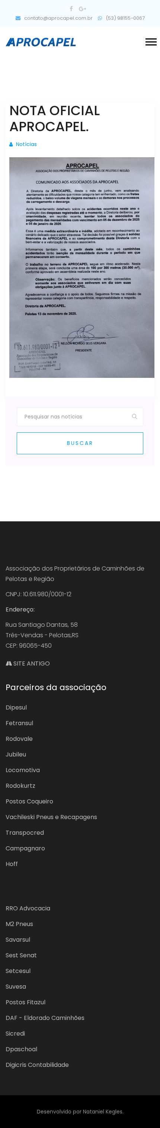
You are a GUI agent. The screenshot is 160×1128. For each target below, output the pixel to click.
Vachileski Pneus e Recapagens (51, 817)
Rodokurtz (20, 785)
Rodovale (19, 738)
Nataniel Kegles (102, 1111)
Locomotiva (23, 770)
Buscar (80, 443)
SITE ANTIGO (31, 663)
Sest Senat (21, 955)
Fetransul (19, 723)
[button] (150, 40)
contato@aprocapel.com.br (58, 18)
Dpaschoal (21, 1049)
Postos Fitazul (25, 1002)
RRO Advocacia (28, 908)
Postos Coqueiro (29, 801)
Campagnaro (25, 848)
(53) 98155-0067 (125, 18)
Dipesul (16, 707)
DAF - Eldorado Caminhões (45, 1018)
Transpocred (25, 832)
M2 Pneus (19, 924)
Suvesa (16, 986)
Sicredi (15, 1033)
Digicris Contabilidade (37, 1065)
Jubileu (16, 754)
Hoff (12, 864)
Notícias (26, 144)
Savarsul (18, 939)
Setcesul (18, 971)
